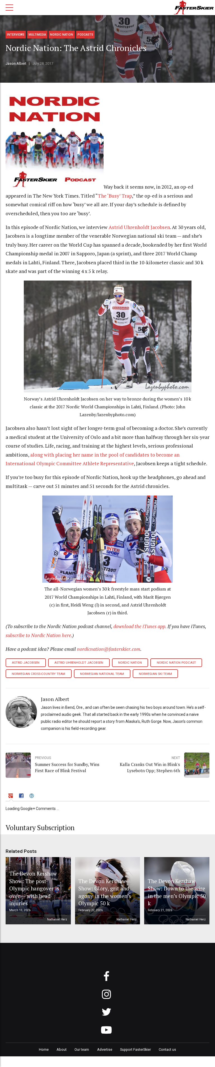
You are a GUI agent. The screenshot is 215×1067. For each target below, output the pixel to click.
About (62, 1049)
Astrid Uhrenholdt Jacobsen (139, 227)
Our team (81, 1049)
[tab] (11, 796)
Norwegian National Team (102, 674)
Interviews (15, 34)
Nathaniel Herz (57, 919)
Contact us (167, 1049)
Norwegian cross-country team (38, 674)
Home (44, 1049)
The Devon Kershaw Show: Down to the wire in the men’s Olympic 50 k (177, 892)
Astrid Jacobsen (25, 663)
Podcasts (85, 34)
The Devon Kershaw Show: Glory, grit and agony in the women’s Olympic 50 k (104, 892)
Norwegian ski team (155, 674)
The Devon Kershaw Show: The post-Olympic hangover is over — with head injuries (34, 888)
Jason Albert (16, 63)
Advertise (104, 1049)
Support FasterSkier (135, 1049)
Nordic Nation (61, 34)
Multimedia (37, 34)
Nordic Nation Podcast (176, 663)
